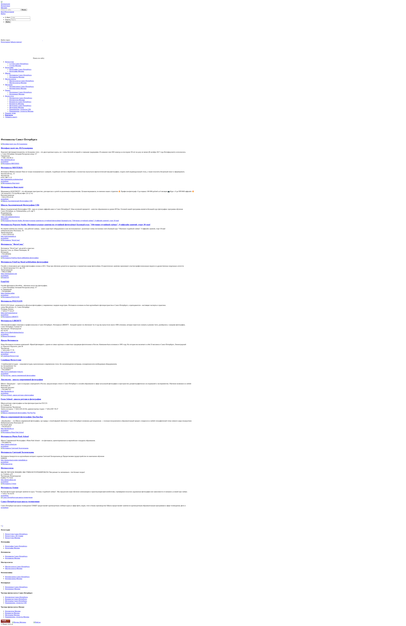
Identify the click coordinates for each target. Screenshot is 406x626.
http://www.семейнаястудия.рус (12, 372)
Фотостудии (9, 62)
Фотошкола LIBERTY (11, 321)
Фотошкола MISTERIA (12, 167)
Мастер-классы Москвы (18, 83)
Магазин (4, 8)
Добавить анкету (11, 117)
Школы (7, 73)
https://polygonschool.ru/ (9, 313)
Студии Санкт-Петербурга (18, 64)
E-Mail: (7, 17)
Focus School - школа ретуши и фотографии (21, 399)
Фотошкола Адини (9, 487)
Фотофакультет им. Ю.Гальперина (17, 148)
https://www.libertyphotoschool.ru (12, 332)
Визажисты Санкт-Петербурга (20, 102)
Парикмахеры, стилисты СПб (20, 109)
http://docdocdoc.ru (7, 391)
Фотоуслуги (9, 96)
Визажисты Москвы (16, 104)
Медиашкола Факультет (12, 187)
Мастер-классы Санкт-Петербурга (21, 81)
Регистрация (5, 42)
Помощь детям (10, 113)
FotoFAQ (5, 281)
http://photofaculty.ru (8, 160)
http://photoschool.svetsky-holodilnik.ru (14, 460)
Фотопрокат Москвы (16, 94)
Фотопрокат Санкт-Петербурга (20, 92)
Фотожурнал (5, 6)
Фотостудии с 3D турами (14, 536)
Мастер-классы (10, 79)
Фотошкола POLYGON (11, 301)
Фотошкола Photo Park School (15, 436)
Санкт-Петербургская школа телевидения (20, 501)
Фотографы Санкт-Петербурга (20, 69)
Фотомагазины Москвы (17, 88)
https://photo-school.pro (9, 444)
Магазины (8, 85)
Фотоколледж (7, 468)
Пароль (7, 20)
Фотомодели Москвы (17, 100)
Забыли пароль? (16, 42)
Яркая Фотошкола (9, 340)
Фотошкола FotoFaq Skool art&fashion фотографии (24, 262)
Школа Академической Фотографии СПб (20, 205)
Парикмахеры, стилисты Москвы (21, 111)
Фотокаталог (5, 4)
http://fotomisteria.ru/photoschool (12, 179)
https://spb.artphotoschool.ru (10, 217)
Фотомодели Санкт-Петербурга (20, 98)
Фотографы (9, 67)
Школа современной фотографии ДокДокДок (22, 417)
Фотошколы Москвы (16, 77)
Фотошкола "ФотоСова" (12, 244)
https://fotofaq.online (8, 293)
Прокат (7, 90)
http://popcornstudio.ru (8, 236)
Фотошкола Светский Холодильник (17, 452)
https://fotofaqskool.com (9, 274)
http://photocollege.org (8, 480)
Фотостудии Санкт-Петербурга (16, 534)
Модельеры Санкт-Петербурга (20, 105)
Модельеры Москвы (16, 107)
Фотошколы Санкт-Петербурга (20, 75)
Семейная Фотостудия (11, 360)
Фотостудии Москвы (12, 538)
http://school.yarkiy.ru (8, 352)
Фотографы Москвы (16, 71)
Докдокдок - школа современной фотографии (22, 379)
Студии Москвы (15, 65)
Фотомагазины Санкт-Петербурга (21, 86)
